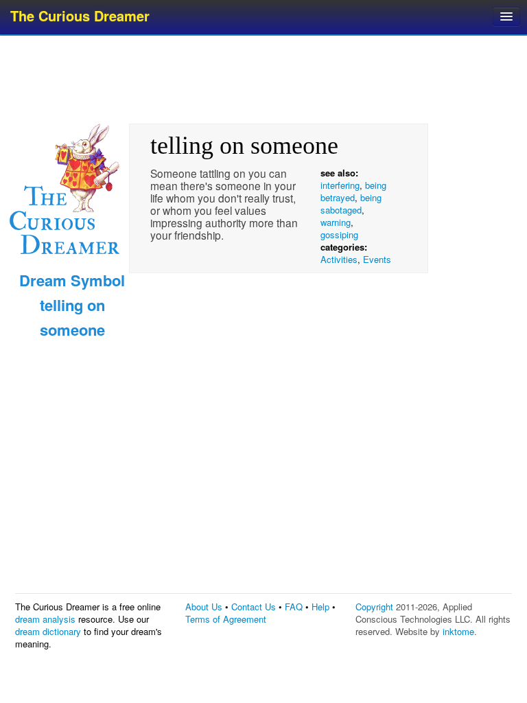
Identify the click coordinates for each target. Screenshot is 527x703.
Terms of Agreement (225, 618)
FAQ (294, 606)
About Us (203, 606)
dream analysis (45, 618)
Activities (339, 259)
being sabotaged (351, 203)
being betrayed (353, 191)
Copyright (374, 606)
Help (320, 606)
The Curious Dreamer (80, 15)
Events (377, 259)
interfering (340, 185)
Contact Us (253, 606)
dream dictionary (48, 631)
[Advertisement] (265, 79)
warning (335, 222)
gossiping (339, 234)
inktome (458, 631)
